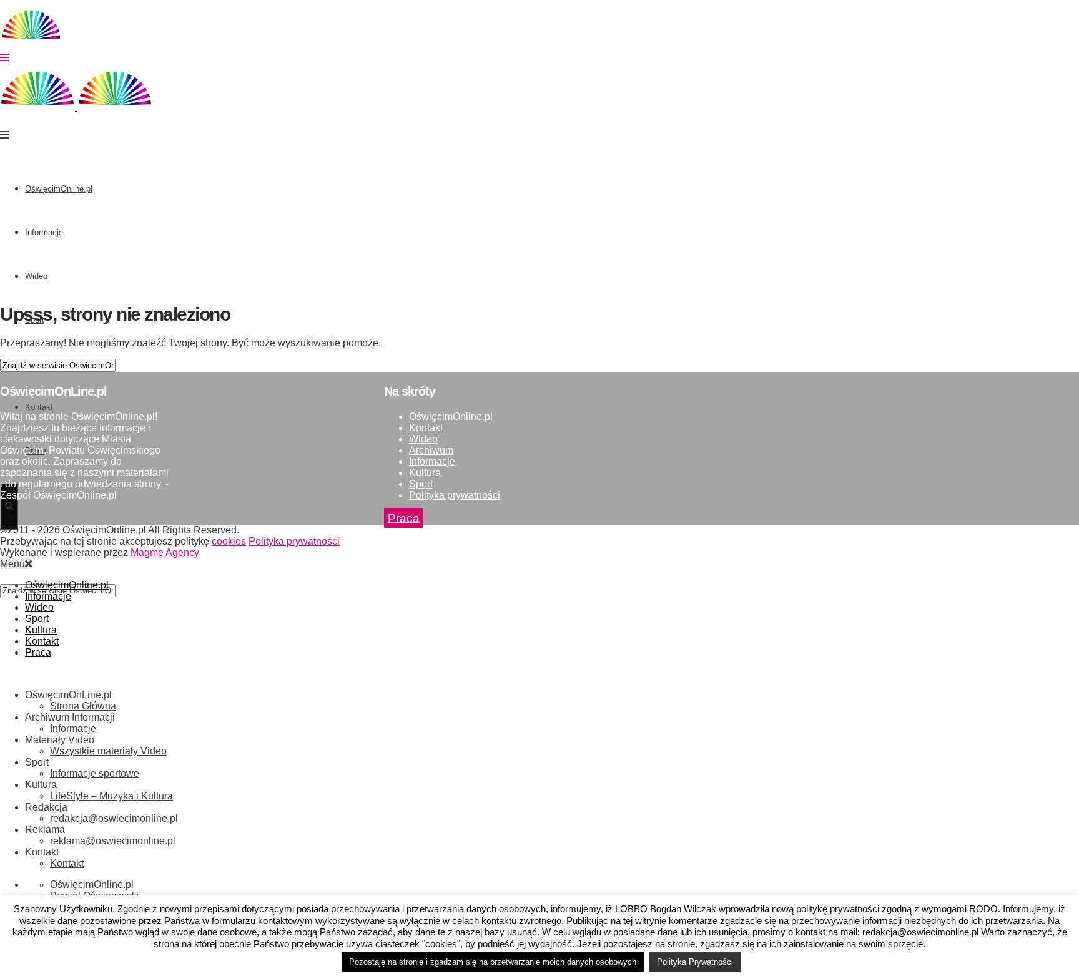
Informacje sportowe (94, 773)
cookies (229, 541)
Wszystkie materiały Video (108, 751)
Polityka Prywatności (695, 962)
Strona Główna (83, 706)
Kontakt (426, 427)
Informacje (44, 232)
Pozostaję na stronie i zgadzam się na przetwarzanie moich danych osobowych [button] (492, 962)
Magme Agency (165, 552)
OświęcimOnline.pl (58, 188)
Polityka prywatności (454, 495)
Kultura (425, 472)
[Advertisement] (539, 204)
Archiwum (431, 450)
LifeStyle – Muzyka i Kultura (111, 796)
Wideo (36, 276)
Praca (404, 517)
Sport (421, 484)
